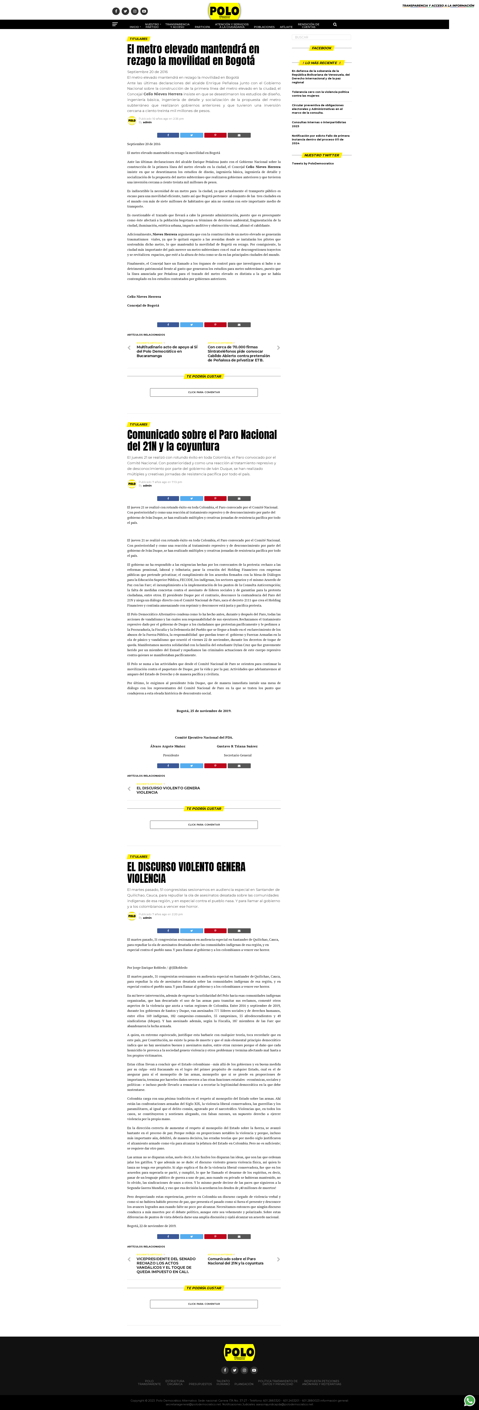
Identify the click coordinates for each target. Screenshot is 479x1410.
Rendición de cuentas (308, 26)
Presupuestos (200, 1384)
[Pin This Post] (215, 135)
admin (147, 122)
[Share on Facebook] (168, 135)
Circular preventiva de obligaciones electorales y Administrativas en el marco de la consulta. (318, 109)
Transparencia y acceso (177, 26)
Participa (202, 27)
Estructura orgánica (174, 1382)
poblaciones (264, 27)
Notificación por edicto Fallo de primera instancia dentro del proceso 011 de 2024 (321, 139)
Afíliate (286, 27)
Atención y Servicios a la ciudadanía (232, 26)
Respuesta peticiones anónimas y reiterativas (321, 1382)
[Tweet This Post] (191, 135)
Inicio (134, 27)
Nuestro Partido (152, 26)
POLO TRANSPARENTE (149, 1382)
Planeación (244, 1384)
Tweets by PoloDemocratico (313, 163)
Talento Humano (223, 1382)
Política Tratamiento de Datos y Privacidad (278, 1382)
